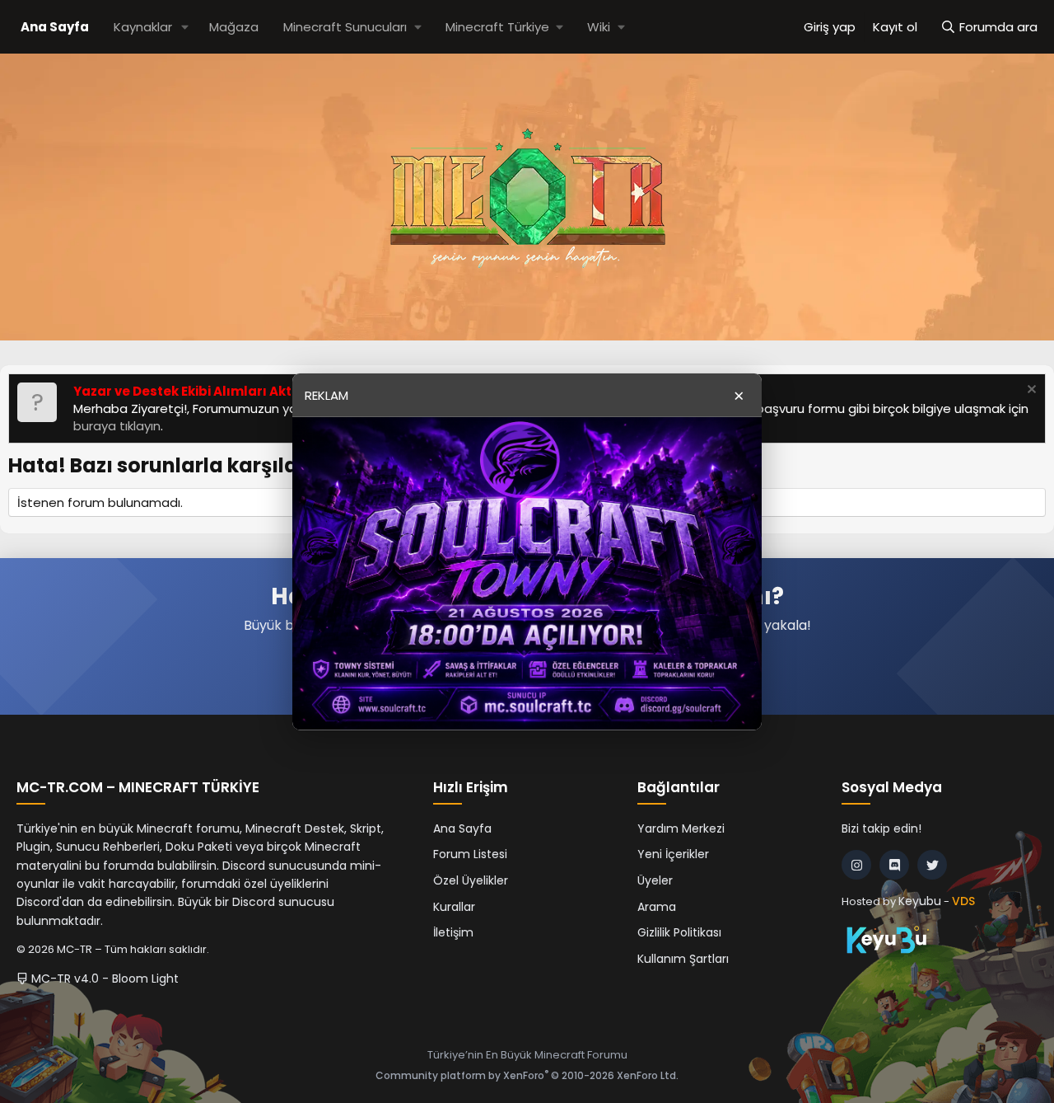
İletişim (453, 932)
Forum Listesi (470, 854)
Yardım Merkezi (681, 828)
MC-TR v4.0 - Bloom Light (103, 978)
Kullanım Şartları (683, 958)
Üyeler (655, 880)
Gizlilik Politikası (679, 932)
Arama (656, 907)
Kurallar (454, 907)
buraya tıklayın (117, 425)
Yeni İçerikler (673, 854)
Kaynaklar (143, 26)
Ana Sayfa (55, 26)
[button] (185, 27)
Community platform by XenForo (527, 1075)
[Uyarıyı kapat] (1030, 391)
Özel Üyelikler (470, 880)
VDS (963, 901)
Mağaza (234, 26)
